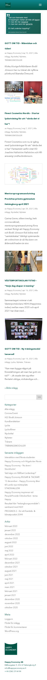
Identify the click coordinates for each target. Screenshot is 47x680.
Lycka (13, 362)
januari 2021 (10, 595)
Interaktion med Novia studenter (20, 457)
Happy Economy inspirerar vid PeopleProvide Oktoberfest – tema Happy (21, 496)
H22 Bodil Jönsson (13, 418)
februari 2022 (11, 559)
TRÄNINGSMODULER (13, 60)
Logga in (9, 619)
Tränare (27, 362)
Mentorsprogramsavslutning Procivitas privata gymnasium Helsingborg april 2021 (20, 199)
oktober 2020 (11, 608)
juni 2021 (9, 575)
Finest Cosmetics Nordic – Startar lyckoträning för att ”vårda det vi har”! (22, 118)
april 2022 (9, 555)
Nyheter (22, 57)
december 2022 (12, 535)
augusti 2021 (11, 571)
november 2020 (12, 603)
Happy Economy (14, 53)
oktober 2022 (11, 539)
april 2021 (9, 583)
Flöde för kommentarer (16, 627)
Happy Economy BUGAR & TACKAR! (22, 477)
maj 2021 (9, 579)
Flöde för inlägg (12, 623)
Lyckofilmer (10, 430)
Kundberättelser (12, 422)
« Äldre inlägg (11, 388)
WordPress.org (12, 631)
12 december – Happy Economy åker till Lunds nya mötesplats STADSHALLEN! (22, 484)
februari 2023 (11, 526)
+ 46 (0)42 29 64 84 (13, 671)
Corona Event (11, 413)
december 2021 (12, 563)
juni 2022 (9, 547)
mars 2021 (9, 587)
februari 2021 (11, 591)
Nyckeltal (14, 57)
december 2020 (12, 599)
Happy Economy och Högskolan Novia (23, 462)
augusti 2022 (11, 543)
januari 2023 (10, 530)
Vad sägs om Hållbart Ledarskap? (20, 473)
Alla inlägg (9, 409)
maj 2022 (9, 551)
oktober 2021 (11, 567)
